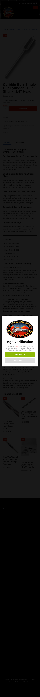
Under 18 (20, 360)
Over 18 (20, 354)
